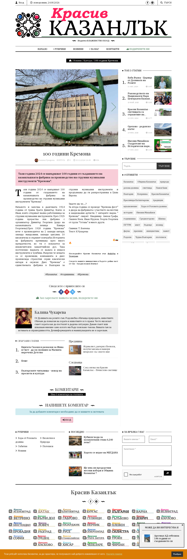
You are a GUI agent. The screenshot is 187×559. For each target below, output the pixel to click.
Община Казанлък (146, 181)
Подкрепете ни (139, 49)
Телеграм (73, 256)
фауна (127, 231)
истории (128, 212)
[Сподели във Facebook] (61, 292)
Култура (88, 60)
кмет (137, 225)
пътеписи (161, 237)
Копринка (142, 194)
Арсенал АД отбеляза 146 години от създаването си (166, 538)
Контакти (112, 49)
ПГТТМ (127, 225)
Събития (22, 446)
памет (166, 231)
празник (138, 231)
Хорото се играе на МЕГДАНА (101, 452)
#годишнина (67, 274)
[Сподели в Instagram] (67, 292)
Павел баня (161, 188)
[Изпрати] (168, 473)
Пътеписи (48, 446)
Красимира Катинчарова (136, 200)
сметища (147, 188)
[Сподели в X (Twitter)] (72, 292)
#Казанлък (51, 274)
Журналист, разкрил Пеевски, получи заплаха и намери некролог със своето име (99, 349)
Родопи (127, 237)
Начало (42, 49)
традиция (158, 200)
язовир (159, 225)
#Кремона (82, 274)
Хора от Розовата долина (154, 206)
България (128, 194)
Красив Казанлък (160, 194)
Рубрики (60, 49)
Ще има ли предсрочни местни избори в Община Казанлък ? (98, 470)
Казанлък (128, 181)
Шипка (162, 218)
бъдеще (148, 225)
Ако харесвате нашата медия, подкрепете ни (68, 298)
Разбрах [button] (177, 554)
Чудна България (143, 237)
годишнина (130, 218)
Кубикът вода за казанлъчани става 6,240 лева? (98, 440)
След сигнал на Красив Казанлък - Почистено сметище (100, 368)
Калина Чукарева (46, 160)
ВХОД (68, 419)
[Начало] (70, 60)
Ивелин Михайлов (145, 212)
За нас (95, 49)
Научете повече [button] (114, 554)
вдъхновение (130, 206)
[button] (64, 142)
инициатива (152, 231)
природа (164, 181)
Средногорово (147, 218)
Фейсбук (112, 253)
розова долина (131, 188)
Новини (78, 49)
